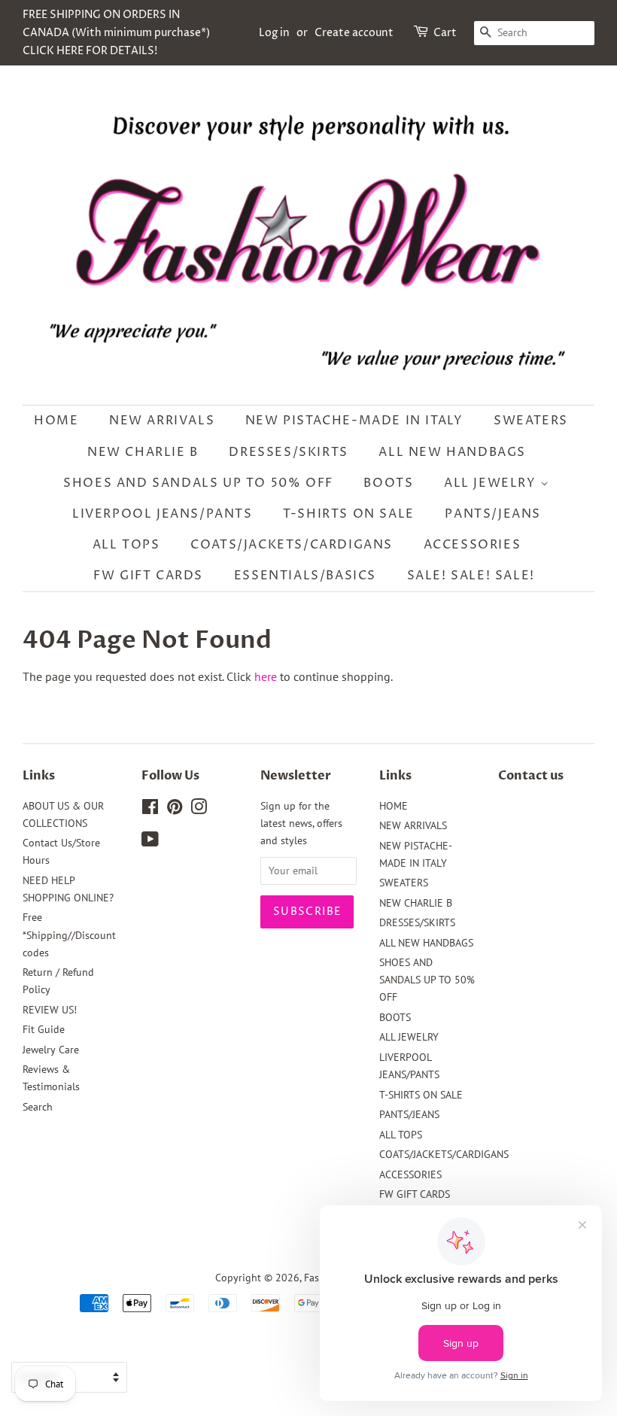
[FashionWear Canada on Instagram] (198, 809)
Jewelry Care (51, 1049)
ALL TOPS (126, 544)
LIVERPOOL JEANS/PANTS (162, 514)
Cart (445, 33)
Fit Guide (44, 1029)
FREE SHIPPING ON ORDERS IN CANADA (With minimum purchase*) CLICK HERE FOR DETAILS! (116, 33)
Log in (274, 33)
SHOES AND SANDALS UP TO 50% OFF (198, 483)
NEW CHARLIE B (143, 452)
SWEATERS (531, 420)
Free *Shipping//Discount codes (69, 934)
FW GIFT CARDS (148, 575)
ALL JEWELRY (492, 483)
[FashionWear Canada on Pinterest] (174, 809)
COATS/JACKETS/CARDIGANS (291, 544)
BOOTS (388, 483)
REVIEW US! (50, 1009)
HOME (56, 420)
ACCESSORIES (472, 544)
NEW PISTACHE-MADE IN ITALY (354, 420)
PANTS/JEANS (493, 514)
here (265, 676)
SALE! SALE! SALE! (471, 575)
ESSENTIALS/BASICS (305, 575)
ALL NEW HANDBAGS (452, 452)
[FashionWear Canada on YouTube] (150, 842)
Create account (354, 33)
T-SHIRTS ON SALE (349, 514)
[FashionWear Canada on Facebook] (150, 809)
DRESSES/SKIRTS (288, 452)
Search (38, 1107)
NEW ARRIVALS (161, 420)
